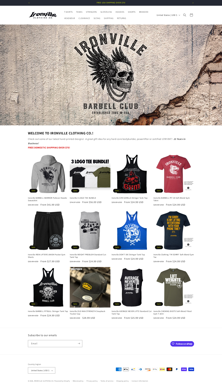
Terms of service (107, 381)
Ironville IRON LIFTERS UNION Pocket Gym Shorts (46, 255)
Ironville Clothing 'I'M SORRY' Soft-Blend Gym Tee (173, 255)
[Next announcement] (193, 3)
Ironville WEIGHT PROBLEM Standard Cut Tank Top (88, 255)
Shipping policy (122, 381)
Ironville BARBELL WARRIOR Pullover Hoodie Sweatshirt (47, 199)
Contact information (140, 381)
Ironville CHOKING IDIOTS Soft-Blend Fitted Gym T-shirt (172, 312)
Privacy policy (92, 381)
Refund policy (78, 381)
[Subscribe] (79, 343)
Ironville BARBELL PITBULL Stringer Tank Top (48, 311)
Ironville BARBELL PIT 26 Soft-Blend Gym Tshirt (171, 199)
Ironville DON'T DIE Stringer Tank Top (128, 254)
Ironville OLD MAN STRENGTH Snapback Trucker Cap (87, 312)
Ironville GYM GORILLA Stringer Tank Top (129, 198)
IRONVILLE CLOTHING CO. (44, 381)
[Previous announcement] (29, 3)
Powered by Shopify (62, 381)
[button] (184, 15)
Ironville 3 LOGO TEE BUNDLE (83, 198)
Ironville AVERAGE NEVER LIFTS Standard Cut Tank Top (131, 312)
